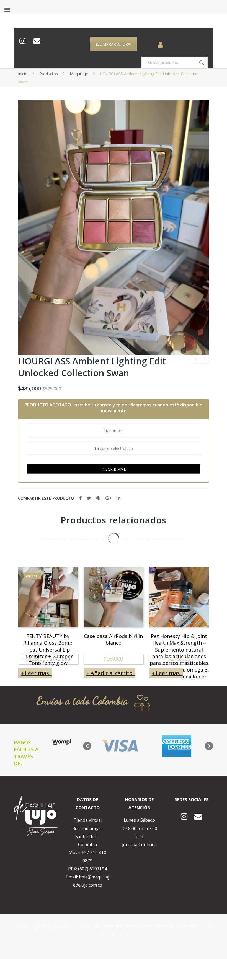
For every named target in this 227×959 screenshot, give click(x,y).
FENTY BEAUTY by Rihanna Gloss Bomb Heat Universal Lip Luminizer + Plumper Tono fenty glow (48, 639)
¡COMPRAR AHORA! (113, 44)
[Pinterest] (98, 498)
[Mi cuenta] (160, 41)
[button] (87, 746)
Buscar (201, 62)
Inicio (22, 73)
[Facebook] (80, 498)
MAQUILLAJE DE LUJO (37, 927)
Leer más (37, 673)
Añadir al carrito (112, 673)
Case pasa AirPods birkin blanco (113, 639)
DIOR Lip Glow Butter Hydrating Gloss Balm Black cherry (205, 359)
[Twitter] (89, 498)
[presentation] (6, 615)
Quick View (66, 615)
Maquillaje (79, 73)
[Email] (37, 41)
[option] (120, 746)
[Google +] (108, 498)
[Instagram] (22, 41)
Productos (48, 73)
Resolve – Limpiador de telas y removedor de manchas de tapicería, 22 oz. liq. (195, 359)
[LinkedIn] (118, 498)
